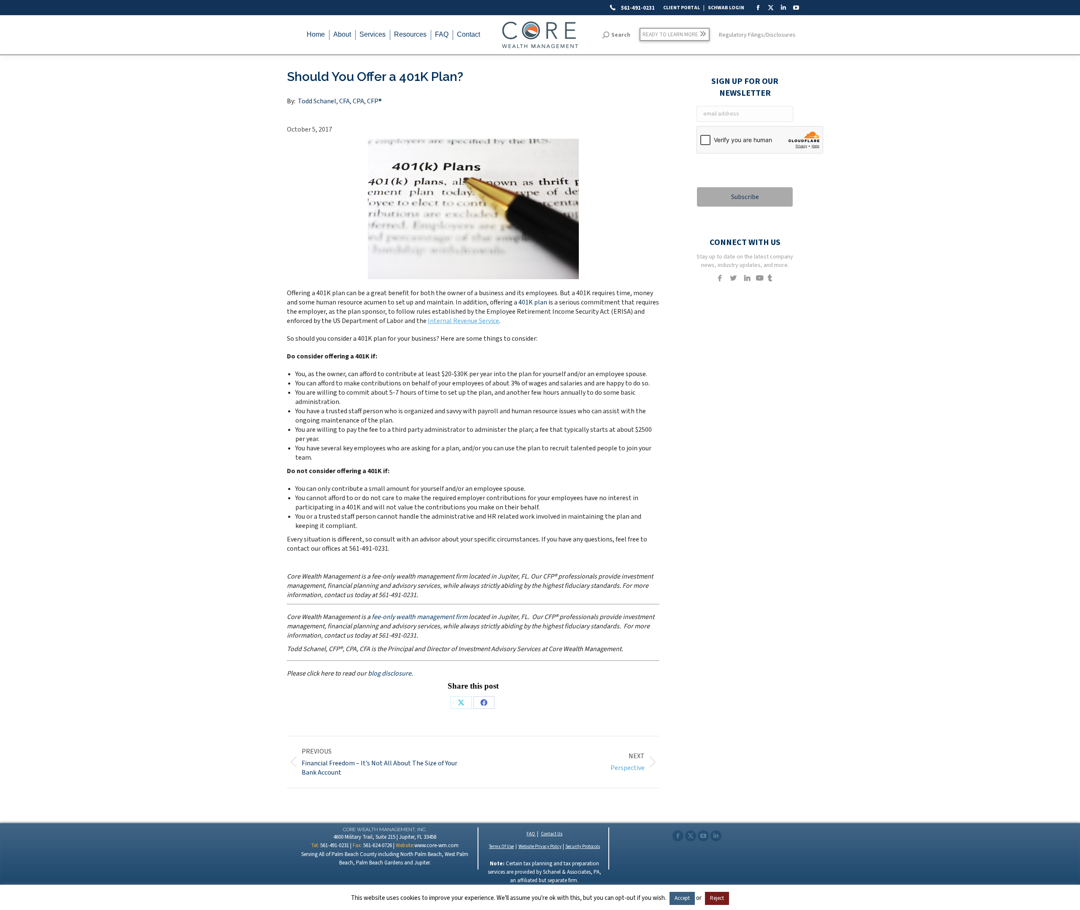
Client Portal (681, 7)
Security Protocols (582, 846)
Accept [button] (682, 898)
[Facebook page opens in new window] (677, 835)
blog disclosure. (390, 673)
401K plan (532, 302)
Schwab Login (726, 7)
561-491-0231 (637, 8)
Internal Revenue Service (463, 321)
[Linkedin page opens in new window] (715, 835)
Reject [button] (717, 898)
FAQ (531, 834)
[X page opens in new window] (690, 835)
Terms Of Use (501, 846)
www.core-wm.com (436, 845)
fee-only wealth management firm (419, 617)
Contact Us (551, 834)
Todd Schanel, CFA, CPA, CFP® (340, 101)
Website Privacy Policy (540, 846)
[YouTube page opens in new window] (703, 835)
